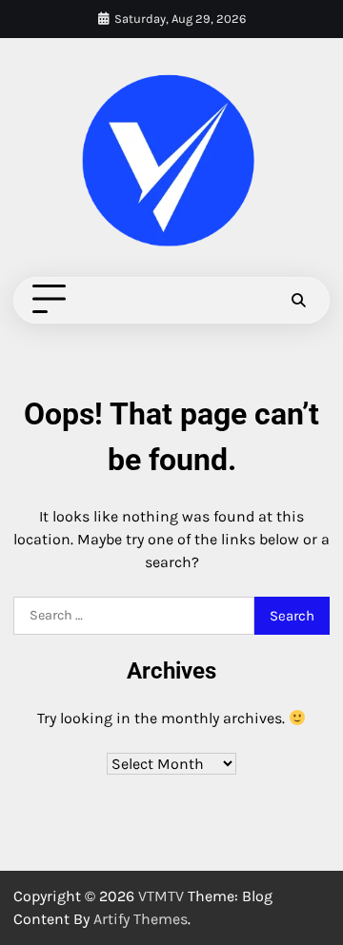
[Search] (298, 300)
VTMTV (161, 896)
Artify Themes (140, 919)
